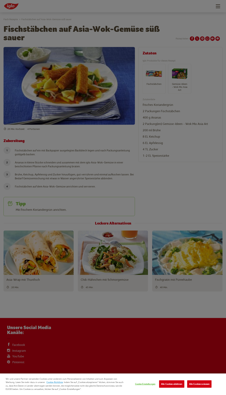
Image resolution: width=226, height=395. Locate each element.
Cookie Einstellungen (145, 384)
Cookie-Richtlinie (54, 382)
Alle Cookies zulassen (199, 384)
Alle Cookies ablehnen (171, 384)
